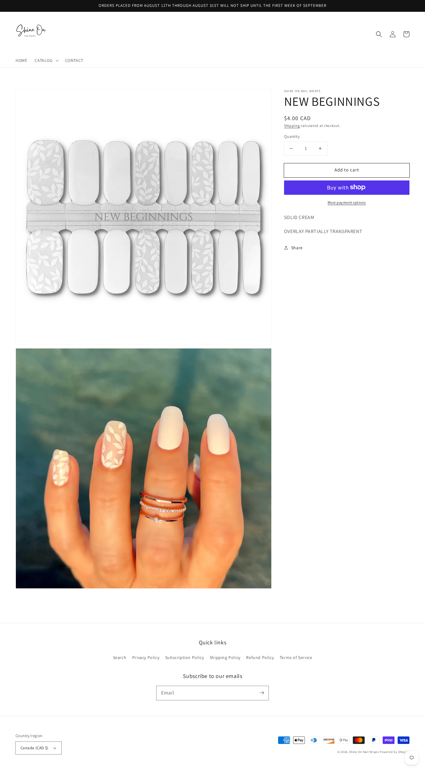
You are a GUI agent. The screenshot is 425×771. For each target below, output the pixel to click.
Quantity (292, 136)
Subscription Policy (184, 657)
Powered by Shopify (394, 752)
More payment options (347, 202)
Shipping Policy (225, 657)
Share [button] (297, 247)
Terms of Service (296, 657)
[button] (46, 60)
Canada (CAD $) (35, 747)
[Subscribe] (262, 693)
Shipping (292, 125)
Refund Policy (260, 657)
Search (120, 657)
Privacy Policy (145, 657)
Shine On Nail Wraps (364, 752)
